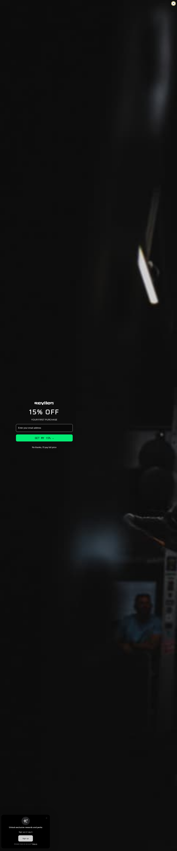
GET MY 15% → (44, 438)
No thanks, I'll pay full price (44, 447)
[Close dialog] (173, 3)
